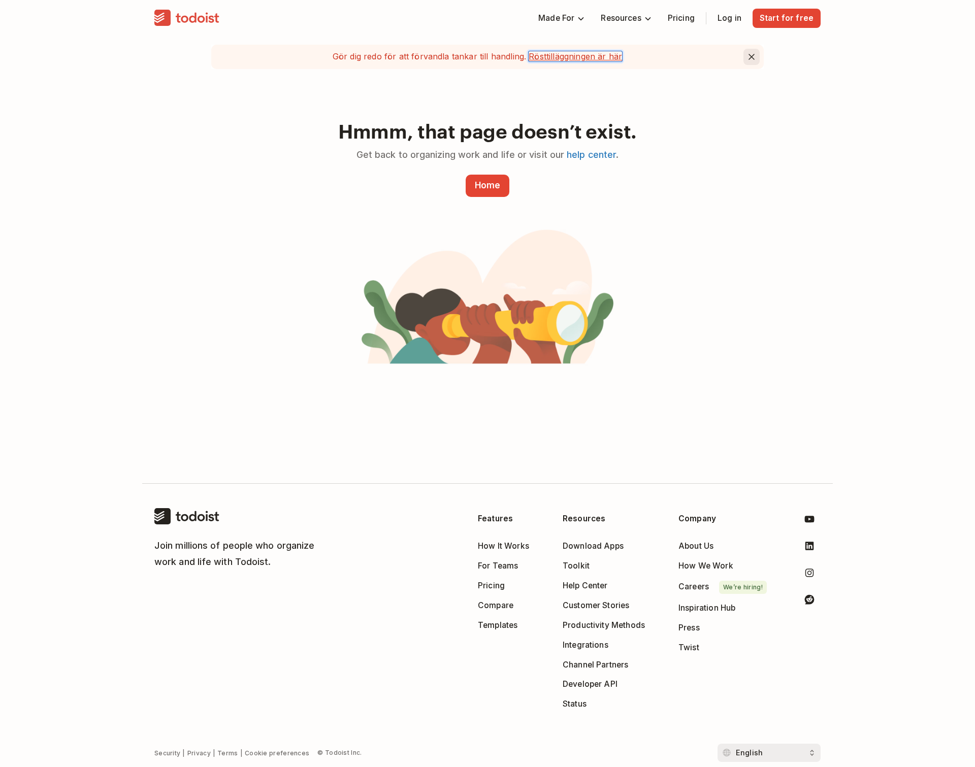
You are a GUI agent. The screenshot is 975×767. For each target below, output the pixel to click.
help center (591, 154)
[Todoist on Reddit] (809, 601)
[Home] (186, 18)
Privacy (199, 753)
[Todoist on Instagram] (809, 575)
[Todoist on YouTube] (809, 521)
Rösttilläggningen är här (575, 56)
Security (167, 753)
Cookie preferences (277, 753)
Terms (227, 753)
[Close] (751, 57)
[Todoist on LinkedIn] (809, 548)
